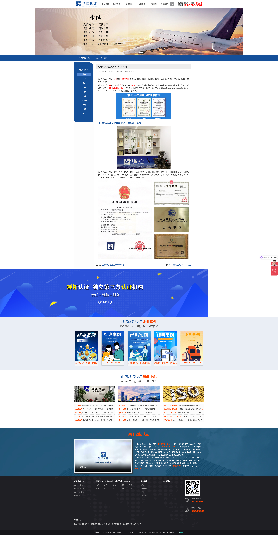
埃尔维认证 (137, 524)
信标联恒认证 (116, 524)
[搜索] (172, 4)
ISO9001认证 (78, 485)
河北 (84, 105)
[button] (50, 31)
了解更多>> (139, 468)
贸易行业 (144, 485)
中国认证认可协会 (97, 524)
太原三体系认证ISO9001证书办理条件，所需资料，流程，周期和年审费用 (203, 413)
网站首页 (105, 4)
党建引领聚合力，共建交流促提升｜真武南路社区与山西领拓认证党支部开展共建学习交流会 (113, 409)
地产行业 (144, 488)
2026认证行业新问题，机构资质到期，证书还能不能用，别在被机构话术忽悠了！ (154, 413)
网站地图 (155, 532)
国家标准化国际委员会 (81, 524)
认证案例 (153, 4)
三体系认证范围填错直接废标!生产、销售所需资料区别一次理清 (148, 416)
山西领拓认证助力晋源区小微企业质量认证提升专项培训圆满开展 (104, 416)
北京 (84, 79)
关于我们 (164, 4)
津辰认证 (107, 524)
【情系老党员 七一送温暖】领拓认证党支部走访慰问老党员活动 (103, 420)
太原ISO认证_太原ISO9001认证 (113, 265)
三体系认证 (77, 495)
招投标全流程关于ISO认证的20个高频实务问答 (143, 420)
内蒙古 (84, 100)
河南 (84, 87)
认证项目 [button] (116, 4)
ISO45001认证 (79, 492)
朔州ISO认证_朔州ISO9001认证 (180, 265)
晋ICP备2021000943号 (168, 532)
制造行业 (144, 495)
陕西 (84, 83)
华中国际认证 (127, 524)
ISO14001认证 (79, 488)
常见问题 (141, 4)
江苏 (84, 96)
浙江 (84, 113)
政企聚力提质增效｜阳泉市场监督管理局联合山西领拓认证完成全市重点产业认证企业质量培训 (114, 405)
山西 (105, 58)
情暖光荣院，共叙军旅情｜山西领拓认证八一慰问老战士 (101, 413)
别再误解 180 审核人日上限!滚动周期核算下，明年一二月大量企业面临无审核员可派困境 (157, 409)
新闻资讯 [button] (129, 4)
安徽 (84, 92)
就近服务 (99, 58)
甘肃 (84, 109)
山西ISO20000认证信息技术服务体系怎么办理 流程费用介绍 (202, 416)
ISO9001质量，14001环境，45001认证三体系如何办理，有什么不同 (196, 420)
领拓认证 (90, 58)
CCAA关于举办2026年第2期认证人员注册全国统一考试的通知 (148, 405)
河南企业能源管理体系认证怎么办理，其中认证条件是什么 (198, 409)
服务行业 (144, 492)
